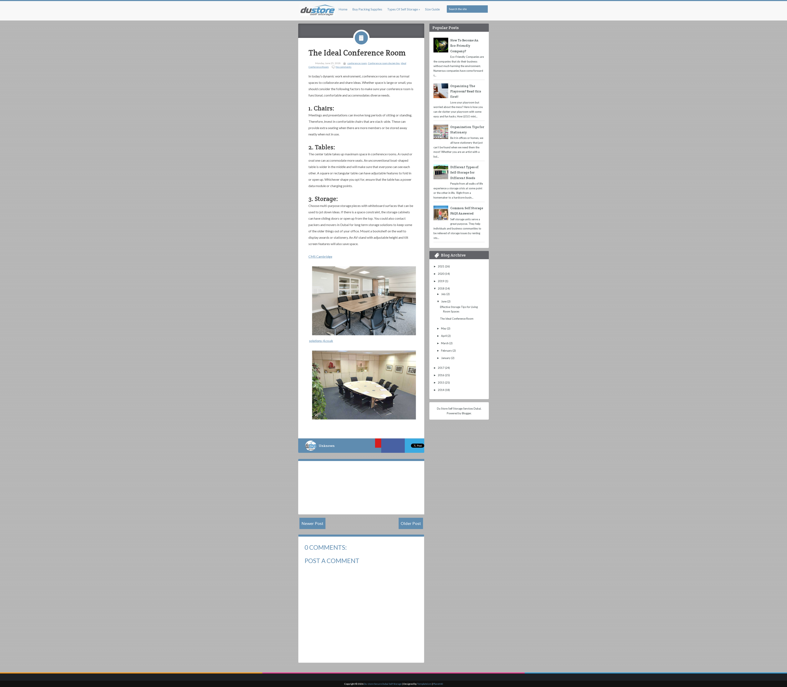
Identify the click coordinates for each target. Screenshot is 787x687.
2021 (441, 266)
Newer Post (312, 523)
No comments (343, 66)
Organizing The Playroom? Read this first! (465, 91)
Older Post (411, 523)
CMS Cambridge (320, 256)
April (444, 335)
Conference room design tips (384, 63)
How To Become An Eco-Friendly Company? (464, 45)
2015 (441, 382)
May (444, 328)
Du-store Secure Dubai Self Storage (383, 683)
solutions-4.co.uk (321, 341)
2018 (441, 288)
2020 (441, 273)
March (445, 343)
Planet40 (438, 683)
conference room (357, 63)
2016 (441, 375)
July (443, 294)
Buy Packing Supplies (367, 9)
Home (343, 9)
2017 (441, 367)
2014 (441, 390)
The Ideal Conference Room (357, 52)
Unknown (327, 446)
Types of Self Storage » (403, 9)
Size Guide (432, 9)
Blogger (466, 413)
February (447, 350)
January (446, 358)
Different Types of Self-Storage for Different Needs (464, 172)
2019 (441, 281)
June (444, 301)
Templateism (424, 683)
